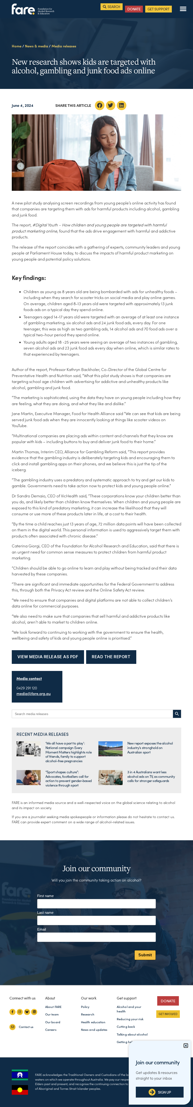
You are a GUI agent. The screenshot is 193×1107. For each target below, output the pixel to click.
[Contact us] (12, 1027)
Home (16, 46)
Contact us (26, 1027)
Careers (50, 1030)
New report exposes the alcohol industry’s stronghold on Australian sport (150, 747)
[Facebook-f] (12, 1012)
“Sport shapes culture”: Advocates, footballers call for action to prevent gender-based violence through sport (68, 778)
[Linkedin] (34, 1012)
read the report (111, 656)
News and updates (94, 1030)
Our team (52, 1014)
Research (87, 1014)
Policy (85, 1007)
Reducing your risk (130, 1019)
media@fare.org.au (33, 693)
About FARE (53, 1007)
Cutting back (126, 1027)
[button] (183, 9)
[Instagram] (20, 1012)
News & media (36, 46)
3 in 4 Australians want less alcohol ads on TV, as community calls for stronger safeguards (151, 776)
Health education (93, 1022)
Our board (52, 1022)
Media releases (64, 46)
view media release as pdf (47, 656)
